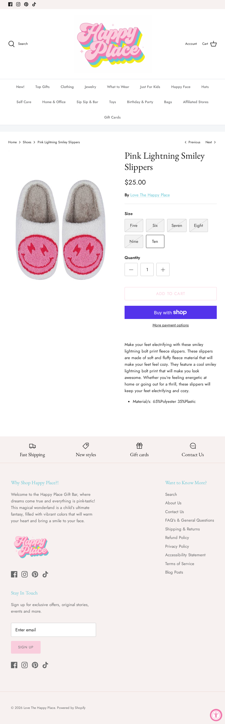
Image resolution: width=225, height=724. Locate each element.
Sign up (25, 647)
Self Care (23, 101)
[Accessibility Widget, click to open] (216, 715)
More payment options (171, 325)
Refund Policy (177, 538)
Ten (155, 241)
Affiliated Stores (196, 101)
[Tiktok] (34, 4)
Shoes (27, 142)
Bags (168, 101)
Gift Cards (112, 117)
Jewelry (90, 86)
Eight (198, 225)
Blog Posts (174, 572)
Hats (205, 86)
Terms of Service (179, 564)
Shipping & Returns (182, 529)
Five (133, 225)
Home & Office (54, 101)
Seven (176, 225)
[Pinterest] (26, 4)
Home (12, 142)
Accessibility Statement (185, 555)
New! (20, 86)
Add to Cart (170, 294)
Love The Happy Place (150, 195)
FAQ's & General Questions (189, 520)
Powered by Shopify (71, 707)
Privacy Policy (177, 546)
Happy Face (180, 86)
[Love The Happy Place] (113, 44)
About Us (173, 503)
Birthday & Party (140, 101)
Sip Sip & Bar (87, 101)
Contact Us (174, 512)
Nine (134, 241)
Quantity (132, 258)
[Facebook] (10, 4)
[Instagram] (18, 4)
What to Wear (118, 86)
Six (155, 225)
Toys (112, 101)
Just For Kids (150, 86)
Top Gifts (42, 86)
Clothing (67, 86)
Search (171, 494)
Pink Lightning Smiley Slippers (59, 142)
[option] (60, 228)
